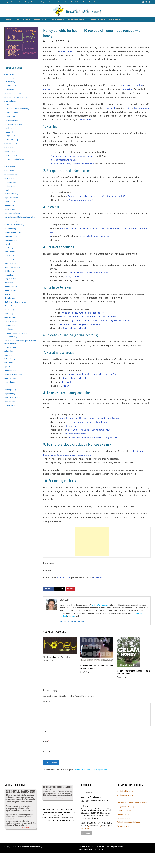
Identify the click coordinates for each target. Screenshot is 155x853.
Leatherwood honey (12, 267)
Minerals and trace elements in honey (131, 803)
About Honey (22, 19)
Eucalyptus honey (11, 194)
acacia (135, 85)
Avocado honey (10, 101)
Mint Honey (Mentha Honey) (15, 302)
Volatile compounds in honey (128, 822)
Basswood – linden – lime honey (94, 236)
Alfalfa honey (9, 81)
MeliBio (7, 294)
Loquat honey (9, 275)
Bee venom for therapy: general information (80, 324)
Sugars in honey (123, 814)
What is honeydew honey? (81, 199)
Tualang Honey (10, 390)
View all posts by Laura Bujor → (72, 621)
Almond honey (10, 85)
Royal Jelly (69, 2)
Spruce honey (9, 366)
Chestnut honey (10, 155)
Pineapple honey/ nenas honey (16, 333)
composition (127, 89)
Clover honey (9, 167)
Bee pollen (35, 2)
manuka (47, 89)
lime (141, 85)
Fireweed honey (10, 209)
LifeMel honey (9, 271)
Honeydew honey (11, 236)
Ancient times (65, 51)
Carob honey (9, 147)
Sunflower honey (10, 378)
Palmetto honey (10, 321)
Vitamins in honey (124, 818)
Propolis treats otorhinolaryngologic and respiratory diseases (89, 418)
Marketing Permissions (91, 797)
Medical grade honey (96, 2)
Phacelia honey (10, 325)
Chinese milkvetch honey (14, 159)
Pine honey (8, 329)
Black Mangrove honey (13, 124)
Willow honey (9, 401)
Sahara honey (9, 359)
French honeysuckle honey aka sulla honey (20, 217)
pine (129, 108)
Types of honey (11, 2)
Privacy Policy (84, 846)
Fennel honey (9, 205)
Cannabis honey (10, 143)
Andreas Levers (64, 577)
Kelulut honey (9, 259)
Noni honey (8, 313)
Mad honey (113, 19)
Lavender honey (10, 263)
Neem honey (9, 310)
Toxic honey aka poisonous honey (17, 386)
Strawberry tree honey (13, 374)
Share (49, 589)
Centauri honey (10, 151)
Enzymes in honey (124, 799)
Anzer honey (9, 89)
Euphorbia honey (11, 197)
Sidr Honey (8, 362)
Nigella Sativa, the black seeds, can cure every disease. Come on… (100, 320)
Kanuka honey (9, 255)
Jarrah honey (9, 252)
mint (113, 108)
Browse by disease (76, 19)
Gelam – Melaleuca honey (14, 224)
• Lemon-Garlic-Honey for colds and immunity (71, 163)
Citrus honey (9, 163)
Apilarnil (78, 2)
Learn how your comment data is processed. (90, 770)
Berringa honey (10, 116)
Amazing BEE (57, 19)
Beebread (52, 2)
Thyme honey (9, 382)
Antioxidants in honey (125, 795)
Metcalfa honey (10, 298)
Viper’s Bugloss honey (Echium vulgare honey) (88, 429)
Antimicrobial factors (125, 791)
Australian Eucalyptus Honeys (15, 97)
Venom (60, 2)
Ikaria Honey (9, 244)
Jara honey (8, 248)
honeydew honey (142, 108)
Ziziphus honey (10, 405)
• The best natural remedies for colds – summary (73, 155)
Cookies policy (98, 846)
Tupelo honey (9, 393)
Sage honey (8, 355)
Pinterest (71, 616)
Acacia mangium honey (13, 78)
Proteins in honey (124, 810)
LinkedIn (139, 613)
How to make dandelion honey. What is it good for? (92, 374)
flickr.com (98, 577)
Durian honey (9, 186)
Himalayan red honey (12, 232)
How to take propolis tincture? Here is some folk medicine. (88, 316)
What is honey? (123, 826)
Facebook (63, 616)
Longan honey (9, 279)
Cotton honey (9, 178)
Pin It (72, 589)
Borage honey (72, 276)
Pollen (66, 385)
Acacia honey (9, 74)
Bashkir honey (9, 105)
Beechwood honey (11, 112)
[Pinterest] (149, 2)
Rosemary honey (10, 347)
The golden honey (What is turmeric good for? (82, 312)
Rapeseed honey (10, 337)
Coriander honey (10, 174)
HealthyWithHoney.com (100, 605)
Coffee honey (9, 170)
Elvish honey (9, 190)
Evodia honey (9, 201)
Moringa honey (10, 306)
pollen (125, 85)
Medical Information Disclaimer (91, 849)
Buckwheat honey (11, 139)
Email (46, 741)
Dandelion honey (10, 182)
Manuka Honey (24, 2)
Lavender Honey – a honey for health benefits (89, 272)
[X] (146, 2)
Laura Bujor (50, 41)
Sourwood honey (10, 370)
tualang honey (85, 119)
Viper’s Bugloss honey (12, 397)
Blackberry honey (11, 120)
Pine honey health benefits (75, 433)
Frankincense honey (12, 213)
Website (46, 751)
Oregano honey (10, 317)
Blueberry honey (10, 132)
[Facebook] (143, 2)
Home (8, 19)
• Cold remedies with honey (63, 159)
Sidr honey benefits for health (56, 657)
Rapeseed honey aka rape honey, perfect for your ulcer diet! (96, 196)
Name (46, 731)
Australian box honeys (13, 93)
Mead (85, 2)
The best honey (96, 19)
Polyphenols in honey (125, 806)
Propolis (44, 2)
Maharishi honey (10, 286)
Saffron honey (9, 351)
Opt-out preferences (115, 846)
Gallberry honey (10, 221)
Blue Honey (8, 128)
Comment (47, 701)
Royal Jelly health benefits (75, 328)
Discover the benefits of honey (30, 846)
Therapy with (40, 19)
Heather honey (10, 228)
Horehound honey (11, 240)
